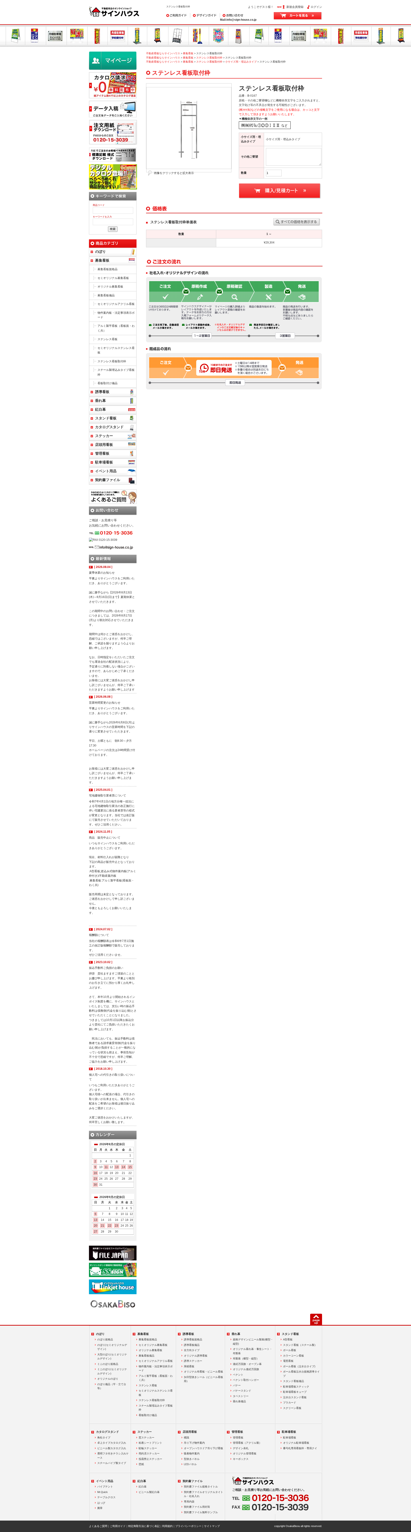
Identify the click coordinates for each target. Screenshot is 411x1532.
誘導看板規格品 (193, 1339)
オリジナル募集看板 (110, 286)
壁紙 (141, 1464)
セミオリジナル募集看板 (113, 278)
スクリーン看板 (292, 1408)
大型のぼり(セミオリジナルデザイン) (112, 1356)
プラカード (289, 1402)
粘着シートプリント (150, 1442)
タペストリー (241, 1396)
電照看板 (288, 1360)
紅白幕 (100, 409)
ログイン (316, 7)
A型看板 (288, 1339)
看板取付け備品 (107, 383)
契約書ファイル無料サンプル (201, 1512)
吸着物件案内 (192, 1453)
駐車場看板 (104, 462)
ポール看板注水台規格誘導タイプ (301, 1373)
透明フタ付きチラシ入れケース (113, 1455)
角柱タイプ (103, 1437)
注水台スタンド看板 (295, 1397)
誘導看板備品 (192, 1344)
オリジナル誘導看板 (195, 1355)
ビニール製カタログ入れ (111, 1448)
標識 (186, 1437)
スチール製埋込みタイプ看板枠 (116, 372)
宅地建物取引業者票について (107, 795)
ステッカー (104, 436)
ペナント (238, 1374)
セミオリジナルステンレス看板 (116, 350)
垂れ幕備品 (239, 1401)
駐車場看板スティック (296, 1386)
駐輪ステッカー (148, 1448)
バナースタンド (242, 1390)
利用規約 (167, 1526)
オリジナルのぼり (107, 1378)
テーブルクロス (106, 1497)
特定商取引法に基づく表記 (144, 1526)
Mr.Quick (102, 1492)
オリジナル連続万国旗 (246, 1369)
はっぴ (101, 1502)
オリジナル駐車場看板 (296, 1442)
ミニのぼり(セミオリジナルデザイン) (112, 1371)
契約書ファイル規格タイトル (201, 1486)
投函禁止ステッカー (150, 1458)
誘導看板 (102, 392)
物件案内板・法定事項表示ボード (116, 315)
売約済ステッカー (149, 1453)
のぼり (100, 252)
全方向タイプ (192, 1350)
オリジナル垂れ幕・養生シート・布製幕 (252, 1351)
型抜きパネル (192, 1458)
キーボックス (241, 1458)
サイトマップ (212, 1526)
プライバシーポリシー (188, 1526)
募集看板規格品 (107, 269)
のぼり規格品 (105, 1339)
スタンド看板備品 (293, 1381)
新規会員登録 (294, 7)
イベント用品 (106, 471)
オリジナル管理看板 (244, 1453)
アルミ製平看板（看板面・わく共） (116, 328)
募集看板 (188, 53)
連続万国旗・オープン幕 (247, 1364)
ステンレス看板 (107, 339)
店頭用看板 (104, 445)
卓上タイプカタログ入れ (111, 1442)
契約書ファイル (107, 480)
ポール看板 (289, 1350)
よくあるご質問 (98, 1526)
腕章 (100, 1508)
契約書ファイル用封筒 (197, 1506)
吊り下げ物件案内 (194, 1442)
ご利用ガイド (174, 15)
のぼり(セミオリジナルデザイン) (112, 1347)
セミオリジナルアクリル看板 (116, 304)
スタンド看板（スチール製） (300, 1344)
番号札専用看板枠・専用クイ (300, 1448)
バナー (237, 1385)
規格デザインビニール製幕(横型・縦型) (253, 1341)
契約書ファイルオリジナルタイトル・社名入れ (203, 1494)
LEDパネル (190, 1464)
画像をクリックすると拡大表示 (174, 173)
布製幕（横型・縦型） (246, 1358)
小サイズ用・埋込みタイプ (241, 61)
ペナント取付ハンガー (246, 1379)
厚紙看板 (189, 1366)
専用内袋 (189, 1501)
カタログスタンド (109, 427)
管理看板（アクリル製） (247, 1442)
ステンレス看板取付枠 (209, 57)
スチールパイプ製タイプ (111, 1463)
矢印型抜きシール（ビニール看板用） (203, 1379)
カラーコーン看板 (293, 1355)
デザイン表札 (241, 1448)
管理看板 (102, 453)
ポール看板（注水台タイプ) (299, 1366)
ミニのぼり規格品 (107, 1364)
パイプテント (105, 1486)
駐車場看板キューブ (295, 1391)
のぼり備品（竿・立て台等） (111, 1386)
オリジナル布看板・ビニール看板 (203, 1371)
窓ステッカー (146, 1437)
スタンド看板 (106, 418)
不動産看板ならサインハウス (163, 53)
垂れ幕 (100, 401)
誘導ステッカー (193, 1360)
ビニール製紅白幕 (149, 1492)
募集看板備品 (106, 295)
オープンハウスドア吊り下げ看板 (203, 1448)
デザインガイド (200, 15)
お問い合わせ (228, 15)
